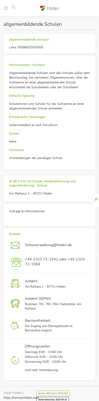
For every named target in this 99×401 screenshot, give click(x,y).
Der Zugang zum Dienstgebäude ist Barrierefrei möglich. (49, 325)
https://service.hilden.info (21, 397)
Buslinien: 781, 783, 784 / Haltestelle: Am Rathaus (53, 303)
